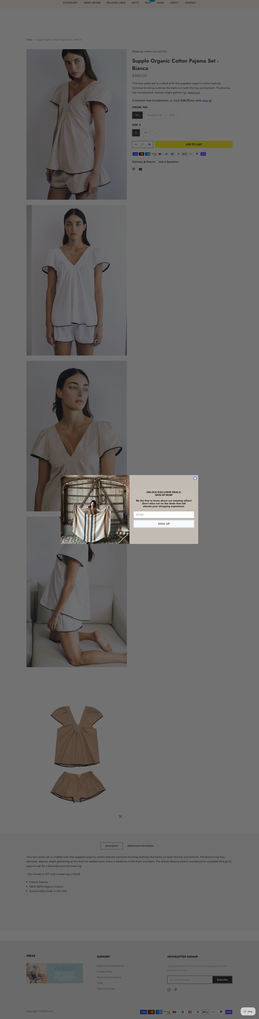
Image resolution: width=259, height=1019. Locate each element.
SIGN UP (164, 524)
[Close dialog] (195, 478)
